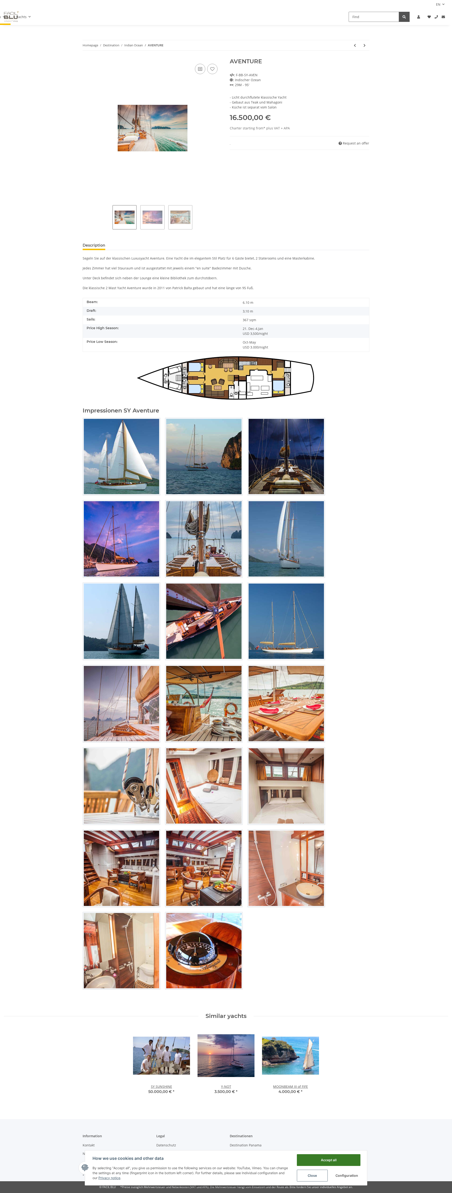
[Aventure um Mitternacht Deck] (286, 456)
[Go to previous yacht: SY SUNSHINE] (355, 45)
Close (312, 1175)
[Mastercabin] (286, 786)
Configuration (346, 1175)
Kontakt (89, 1145)
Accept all (329, 1160)
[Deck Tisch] (286, 703)
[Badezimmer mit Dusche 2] (121, 950)
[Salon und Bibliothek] (204, 868)
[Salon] (121, 868)
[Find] (404, 17)
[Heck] (121, 621)
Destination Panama (246, 1145)
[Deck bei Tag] (204, 539)
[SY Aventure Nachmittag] (286, 621)
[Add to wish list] (212, 69)
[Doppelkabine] (204, 786)
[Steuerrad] (204, 703)
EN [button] (438, 4)
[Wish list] (429, 17)
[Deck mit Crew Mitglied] (121, 703)
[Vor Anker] (204, 456)
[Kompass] (204, 950)
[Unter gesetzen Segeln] (121, 456)
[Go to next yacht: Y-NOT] (364, 45)
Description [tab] (94, 245)
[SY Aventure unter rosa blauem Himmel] (121, 539)
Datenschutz (166, 1145)
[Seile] (121, 786)
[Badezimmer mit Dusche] (286, 868)
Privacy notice (109, 1178)
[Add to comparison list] (200, 69)
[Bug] (286, 539)
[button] (418, 17)
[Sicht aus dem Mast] (204, 621)
